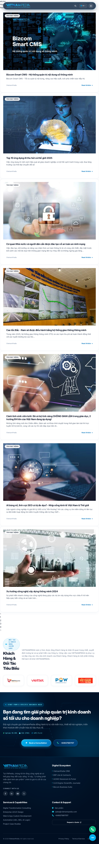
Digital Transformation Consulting (17, 808)
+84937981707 (61, 815)
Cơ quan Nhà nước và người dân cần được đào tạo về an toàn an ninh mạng (45, 244)
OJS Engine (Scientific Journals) (66, 783)
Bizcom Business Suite (62, 787)
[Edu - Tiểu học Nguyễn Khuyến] (85, 680)
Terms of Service (78, 839)
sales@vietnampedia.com (66, 812)
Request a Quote (73, 822)
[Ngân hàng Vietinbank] (61, 680)
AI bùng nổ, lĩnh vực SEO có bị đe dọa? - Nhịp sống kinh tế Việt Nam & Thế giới (47, 505)
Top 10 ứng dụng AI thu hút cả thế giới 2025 (29, 158)
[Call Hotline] (92, 829)
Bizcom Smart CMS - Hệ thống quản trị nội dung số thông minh (39, 74)
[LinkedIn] (11, 793)
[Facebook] (5, 793)
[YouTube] (17, 793)
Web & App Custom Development (17, 816)
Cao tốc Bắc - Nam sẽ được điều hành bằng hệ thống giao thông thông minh (46, 330)
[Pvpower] (13, 680)
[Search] (75, 5)
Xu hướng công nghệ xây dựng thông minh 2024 (32, 591)
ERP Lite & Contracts (62, 775)
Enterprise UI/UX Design (13, 812)
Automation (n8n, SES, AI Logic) (16, 820)
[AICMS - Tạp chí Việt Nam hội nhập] (37, 680)
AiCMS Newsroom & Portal (64, 779)
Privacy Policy (64, 839)
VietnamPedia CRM (61, 771)
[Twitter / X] (24, 793)
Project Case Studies (12, 824)
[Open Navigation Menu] (91, 5)
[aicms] (18, 5)
